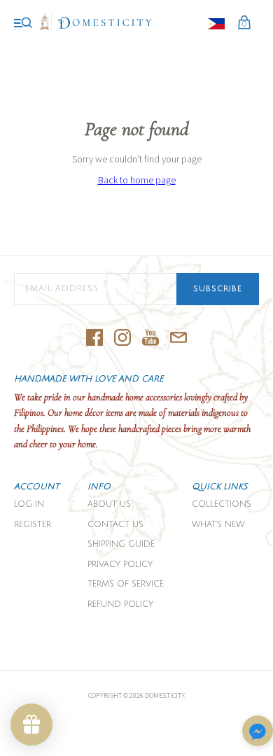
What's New (218, 524)
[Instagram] (122, 338)
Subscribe (217, 289)
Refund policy (120, 604)
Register (32, 524)
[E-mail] (178, 338)
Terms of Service (126, 584)
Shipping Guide (121, 544)
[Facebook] (94, 338)
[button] (257, 731)
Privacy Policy (120, 564)
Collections (221, 504)
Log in (29, 504)
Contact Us (116, 524)
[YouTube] (150, 338)
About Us (109, 504)
